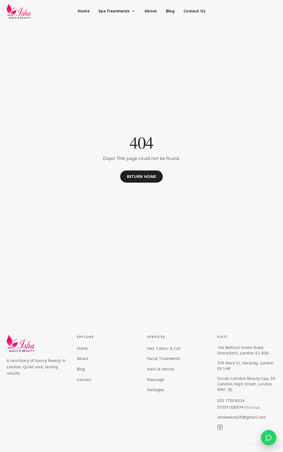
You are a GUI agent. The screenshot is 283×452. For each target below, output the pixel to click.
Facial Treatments (163, 358)
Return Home (141, 176)
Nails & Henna (160, 369)
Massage (155, 379)
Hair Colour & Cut (163, 348)
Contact (84, 379)
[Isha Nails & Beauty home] (19, 11)
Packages (155, 389)
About (151, 11)
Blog (170, 11)
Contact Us (195, 11)
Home (84, 11)
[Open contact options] (268, 437)
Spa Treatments (114, 11)
